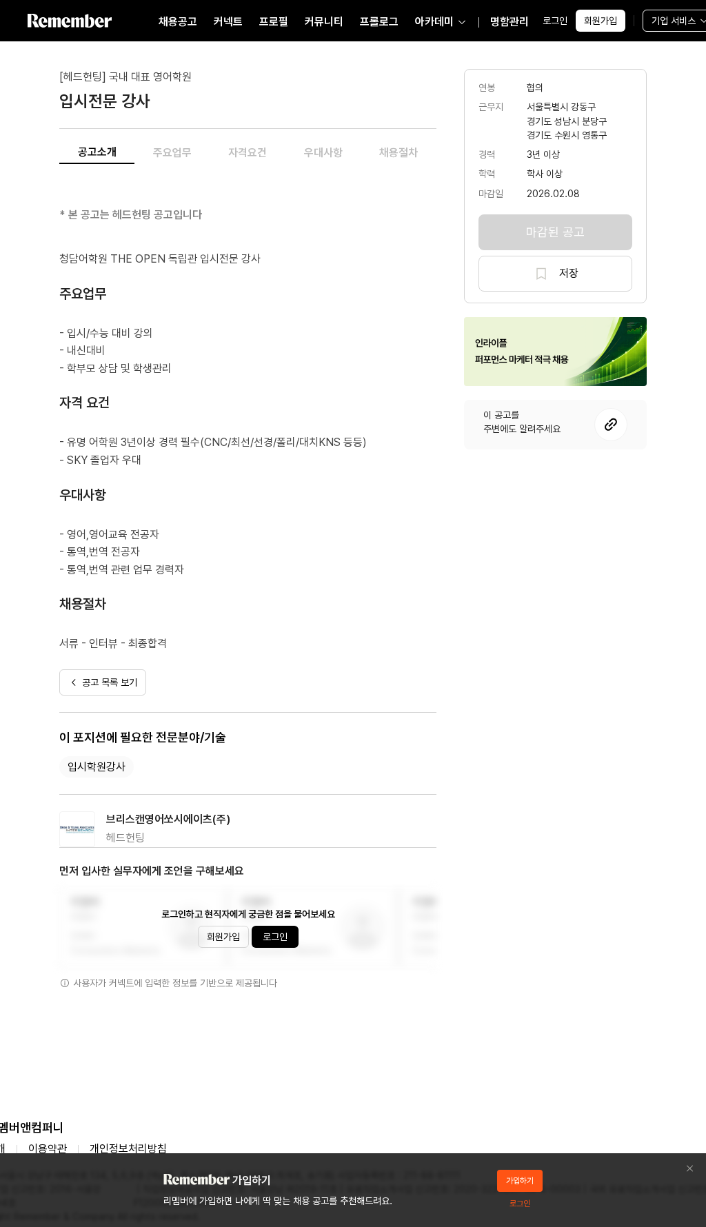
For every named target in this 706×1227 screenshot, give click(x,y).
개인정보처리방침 (128, 1148)
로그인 (555, 20)
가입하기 (520, 1181)
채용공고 (178, 21)
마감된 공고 (555, 232)
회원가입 (600, 20)
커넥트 (228, 21)
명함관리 (509, 21)
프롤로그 (379, 21)
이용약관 (47, 1148)
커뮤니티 (324, 21)
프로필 (273, 21)
